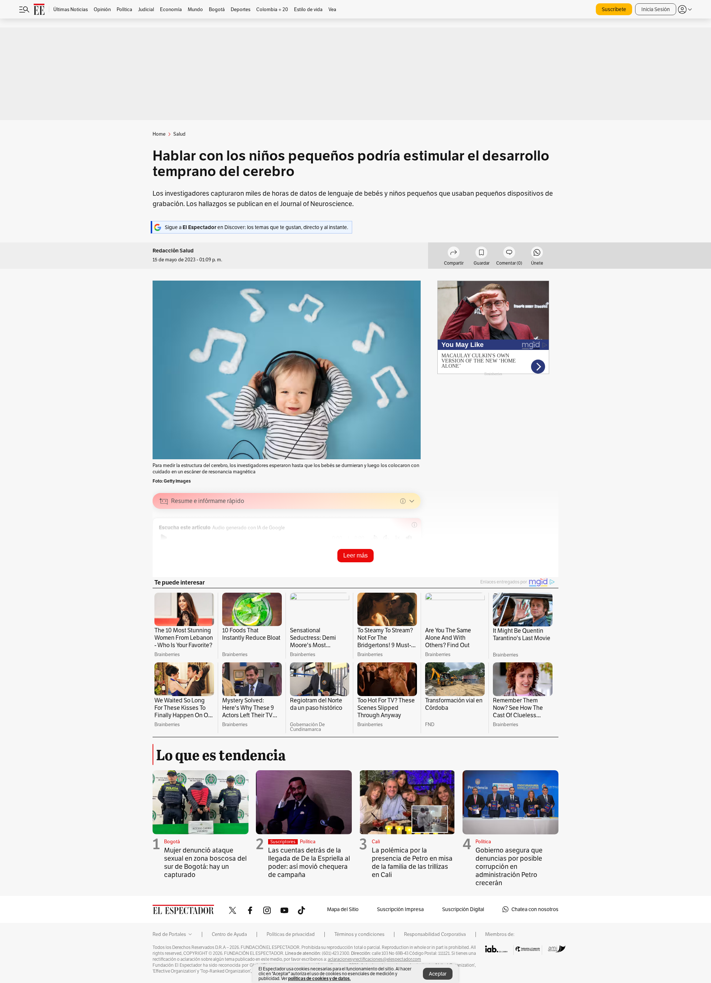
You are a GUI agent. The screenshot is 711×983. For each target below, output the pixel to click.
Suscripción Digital (463, 909)
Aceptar (438, 973)
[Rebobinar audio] (374, 537)
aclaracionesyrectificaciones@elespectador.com (374, 959)
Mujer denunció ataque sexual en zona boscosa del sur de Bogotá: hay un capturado (205, 862)
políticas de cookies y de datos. (319, 978)
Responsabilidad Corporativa (435, 934)
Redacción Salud (173, 251)
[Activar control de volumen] (409, 538)
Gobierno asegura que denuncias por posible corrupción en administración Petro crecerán (509, 866)
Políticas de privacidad (291, 934)
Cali (376, 841)
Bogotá (172, 841)
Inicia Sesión (655, 9)
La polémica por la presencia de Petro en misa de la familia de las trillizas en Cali (412, 862)
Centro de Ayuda (229, 934)
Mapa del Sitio (342, 909)
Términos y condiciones (359, 934)
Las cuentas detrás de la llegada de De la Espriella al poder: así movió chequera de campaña (309, 862)
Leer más (355, 555)
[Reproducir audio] (163, 537)
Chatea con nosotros (534, 909)
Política (308, 841)
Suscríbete (614, 9)
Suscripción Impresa (400, 909)
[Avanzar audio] (386, 537)
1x (397, 537)
